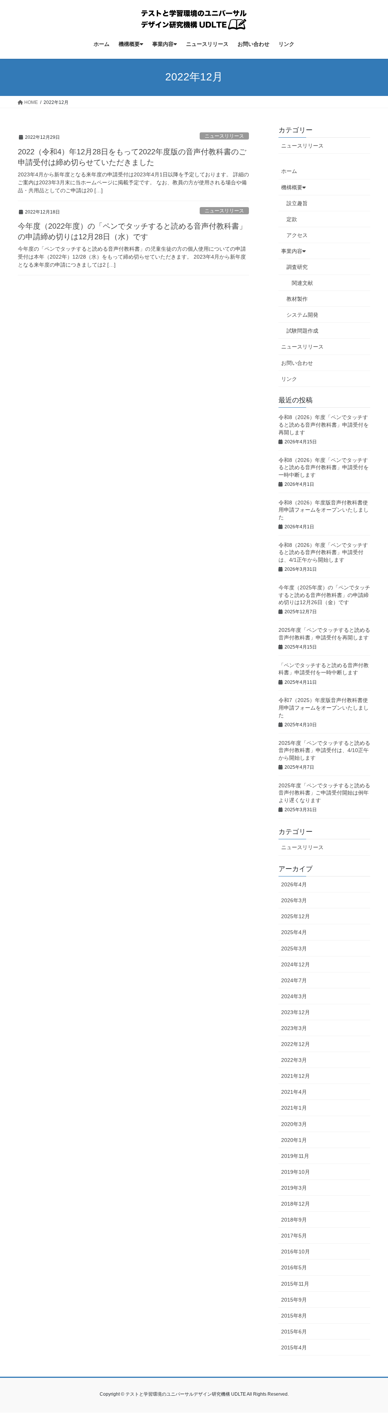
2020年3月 (294, 1124)
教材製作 (297, 299)
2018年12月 (295, 1204)
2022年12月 (295, 1044)
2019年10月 (295, 1172)
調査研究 (297, 267)
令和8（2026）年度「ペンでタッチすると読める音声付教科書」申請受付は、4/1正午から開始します (323, 552)
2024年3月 (294, 996)
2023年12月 (295, 1012)
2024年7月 (294, 980)
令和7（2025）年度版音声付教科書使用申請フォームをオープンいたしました (323, 707)
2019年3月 (294, 1188)
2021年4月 (294, 1092)
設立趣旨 (297, 203)
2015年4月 (294, 1347)
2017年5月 (294, 1236)
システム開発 (302, 315)
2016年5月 (294, 1267)
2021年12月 (295, 1076)
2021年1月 (294, 1108)
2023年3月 (294, 1028)
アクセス (297, 235)
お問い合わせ (297, 363)
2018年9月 (294, 1220)
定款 (291, 219)
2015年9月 (294, 1300)
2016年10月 (295, 1252)
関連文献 (302, 283)
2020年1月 (294, 1140)
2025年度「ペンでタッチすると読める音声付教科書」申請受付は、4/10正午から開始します (324, 750)
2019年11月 (295, 1156)
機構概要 (291, 187)
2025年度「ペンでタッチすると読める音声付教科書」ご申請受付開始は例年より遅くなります (324, 792)
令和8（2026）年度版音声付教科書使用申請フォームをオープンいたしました (323, 509)
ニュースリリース (224, 136)
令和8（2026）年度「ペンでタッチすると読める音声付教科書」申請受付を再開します (323, 424)
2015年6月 (294, 1332)
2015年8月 (294, 1316)
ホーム (289, 171)
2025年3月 (294, 948)
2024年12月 (295, 964)
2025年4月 (294, 932)
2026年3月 (294, 900)
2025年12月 (295, 916)
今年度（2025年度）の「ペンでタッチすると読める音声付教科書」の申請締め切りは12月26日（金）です (324, 594)
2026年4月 (294, 884)
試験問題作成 (302, 331)
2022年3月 (294, 1060)
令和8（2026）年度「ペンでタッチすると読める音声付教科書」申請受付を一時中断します (323, 467)
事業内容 (291, 251)
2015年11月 (295, 1284)
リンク (289, 379)
